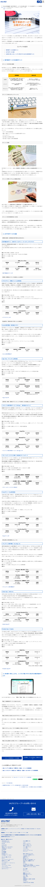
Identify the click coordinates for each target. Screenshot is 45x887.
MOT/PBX (3, 843)
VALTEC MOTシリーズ (5, 840)
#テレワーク (18, 777)
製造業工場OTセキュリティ (27, 874)
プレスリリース (13, 828)
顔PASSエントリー (26, 858)
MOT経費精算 (4, 851)
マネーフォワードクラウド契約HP (10, 487)
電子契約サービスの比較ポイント (12, 50)
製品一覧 (3, 839)
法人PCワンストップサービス (28, 850)
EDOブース (25, 869)
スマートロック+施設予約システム (28, 854)
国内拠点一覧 (29, 828)
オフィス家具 (25, 868)
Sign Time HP (6, 397)
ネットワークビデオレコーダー (7, 867)
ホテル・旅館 (25, 875)
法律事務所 (25, 880)
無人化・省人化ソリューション (28, 853)
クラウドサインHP (7, 317)
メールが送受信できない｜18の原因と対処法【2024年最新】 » (31, 786)
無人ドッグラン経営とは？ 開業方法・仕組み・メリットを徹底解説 (17, 768)
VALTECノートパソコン (26, 843)
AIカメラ (3, 858)
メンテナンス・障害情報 (20, 828)
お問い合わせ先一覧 (33, 814)
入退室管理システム (26, 856)
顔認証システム (25, 857)
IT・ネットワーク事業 (8, 832)
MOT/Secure (4, 864)
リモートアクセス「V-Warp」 (6, 865)
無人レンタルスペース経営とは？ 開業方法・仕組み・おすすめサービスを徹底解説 (20, 770)
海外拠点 (32, 828)
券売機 (24, 861)
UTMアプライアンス (5, 868)
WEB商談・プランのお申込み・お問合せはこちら (32, 758)
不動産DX (24, 877)
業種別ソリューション (26, 873)
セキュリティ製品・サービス (6, 856)
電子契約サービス (5, 853)
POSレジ (24, 863)
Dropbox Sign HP (6, 668)
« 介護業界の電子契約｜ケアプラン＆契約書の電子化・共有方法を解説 (15, 785)
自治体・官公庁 (25, 876)
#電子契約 (29, 777)
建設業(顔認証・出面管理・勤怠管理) (29, 878)
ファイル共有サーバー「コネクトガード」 (8, 862)
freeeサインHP (6, 536)
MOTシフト (3, 850)
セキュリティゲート (5, 861)
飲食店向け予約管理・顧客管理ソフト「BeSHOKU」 (31, 865)
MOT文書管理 (4, 852)
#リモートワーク (24, 777)
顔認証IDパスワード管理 (6, 860)
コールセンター (25, 881)
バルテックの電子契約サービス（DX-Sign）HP (13, 450)
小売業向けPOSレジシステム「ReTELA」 (29, 866)
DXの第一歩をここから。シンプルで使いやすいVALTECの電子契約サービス (20, 54)
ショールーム (3, 830)
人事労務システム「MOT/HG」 (7, 847)
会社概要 (6, 828)
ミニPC (24, 842)
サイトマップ (12, 836)
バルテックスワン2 (5, 866)
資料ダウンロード (9, 839)
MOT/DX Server (4, 845)
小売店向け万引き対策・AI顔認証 (28, 882)
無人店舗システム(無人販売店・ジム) (29, 859)
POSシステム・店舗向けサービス (28, 860)
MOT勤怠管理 (4, 849)
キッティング (25, 851)
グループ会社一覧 (37, 828)
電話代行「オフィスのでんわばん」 (7, 846)
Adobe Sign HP (6, 624)
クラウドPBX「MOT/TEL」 (6, 842)
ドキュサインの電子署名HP (8, 587)
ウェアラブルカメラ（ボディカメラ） (8, 859)
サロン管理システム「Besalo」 (28, 864)
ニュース (9, 828)
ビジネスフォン (4, 844)
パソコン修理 (25, 847)
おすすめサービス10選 (10, 52)
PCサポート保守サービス (27, 844)
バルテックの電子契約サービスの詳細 (12, 758)
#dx (14, 777)
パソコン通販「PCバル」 (27, 846)
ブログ (4, 8)
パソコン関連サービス (26, 840)
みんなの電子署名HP (7, 354)
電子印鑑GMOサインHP (8, 273)
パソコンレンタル (26, 849)
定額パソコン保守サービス (27, 845)
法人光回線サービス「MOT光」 (7, 855)
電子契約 (10, 783)
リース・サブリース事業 (24, 832)
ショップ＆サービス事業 (16, 832)
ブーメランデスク (26, 871)
